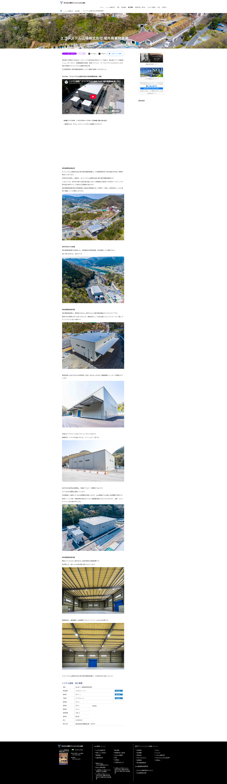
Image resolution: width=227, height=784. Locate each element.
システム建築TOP (100, 750)
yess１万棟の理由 (100, 767)
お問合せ (164, 7)
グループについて (141, 757)
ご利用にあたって (119, 762)
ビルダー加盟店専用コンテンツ (145, 770)
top (61, 11)
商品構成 (123, 7)
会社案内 (139, 750)
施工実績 (130, 7)
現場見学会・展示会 (140, 7)
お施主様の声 (99, 757)
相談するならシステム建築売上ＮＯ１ (102, 764)
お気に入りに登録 (116, 53)
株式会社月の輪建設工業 (82, 44)
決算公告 (139, 755)
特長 (118, 7)
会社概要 (139, 752)
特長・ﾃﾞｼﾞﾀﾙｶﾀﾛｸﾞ (101, 752)
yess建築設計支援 (141, 772)
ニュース (158, 752)
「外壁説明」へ (118, 698)
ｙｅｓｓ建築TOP (110, 7)
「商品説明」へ (118, 691)
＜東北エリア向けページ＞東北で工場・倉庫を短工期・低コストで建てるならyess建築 (122, 770)
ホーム (101, 7)
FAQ (159, 7)
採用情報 (139, 760)
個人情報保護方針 (141, 762)
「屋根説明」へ (118, 694)
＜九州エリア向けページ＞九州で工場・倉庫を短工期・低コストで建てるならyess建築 (103, 776)
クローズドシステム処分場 (162, 757)
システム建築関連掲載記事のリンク (64, 750)
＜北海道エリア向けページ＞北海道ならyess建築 (103, 770)
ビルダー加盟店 (151, 7)
